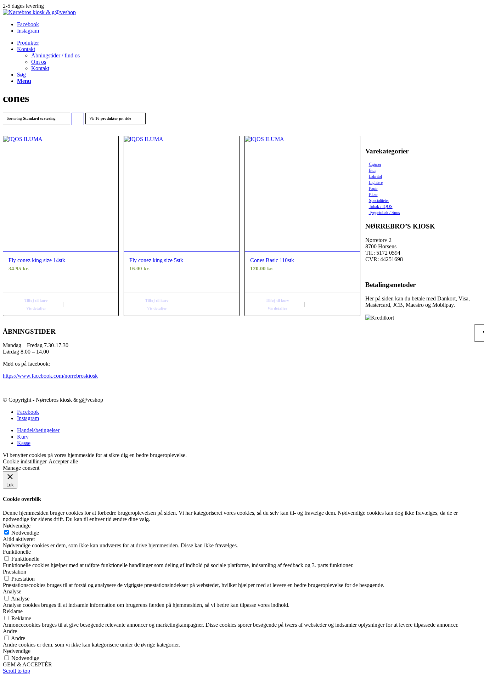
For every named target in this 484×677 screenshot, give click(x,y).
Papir (373, 188)
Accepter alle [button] (63, 461)
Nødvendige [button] (16, 526)
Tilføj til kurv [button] (36, 300)
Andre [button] (10, 631)
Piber (373, 194)
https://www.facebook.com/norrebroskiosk (50, 376)
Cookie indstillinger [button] (25, 461)
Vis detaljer (36, 308)
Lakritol (375, 176)
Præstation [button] (14, 572)
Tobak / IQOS (381, 206)
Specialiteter (379, 200)
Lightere (376, 182)
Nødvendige (25, 533)
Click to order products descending (78, 120)
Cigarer (375, 164)
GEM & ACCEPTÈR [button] (27, 664)
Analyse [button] (12, 591)
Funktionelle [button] (17, 552)
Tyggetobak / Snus (384, 212)
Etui (372, 170)
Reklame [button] (13, 611)
